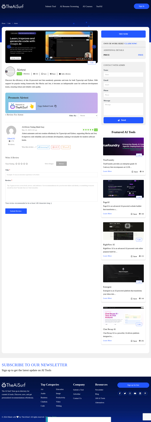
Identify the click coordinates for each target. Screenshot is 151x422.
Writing (59, 406)
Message (107, 101)
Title (7, 170)
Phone (106, 90)
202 (142, 341)
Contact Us (77, 398)
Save (44, 74)
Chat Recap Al (109, 329)
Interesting (44, 147)
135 (142, 256)
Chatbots (44, 402)
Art (42, 389)
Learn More (107, 171)
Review (8, 180)
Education (60, 389)
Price (107, 55)
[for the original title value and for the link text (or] (120, 393)
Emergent (107, 287)
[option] (51, 46)
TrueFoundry (108, 160)
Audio (43, 393)
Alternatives (99, 403)
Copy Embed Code (45, 106)
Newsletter (99, 390)
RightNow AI (109, 244)
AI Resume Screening (69, 6)
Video (58, 402)
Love (67, 147)
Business (44, 398)
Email (106, 80)
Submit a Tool (78, 390)
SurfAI (99, 6)
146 (142, 214)
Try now (123, 34)
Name (106, 70)
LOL (57, 147)
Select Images (49, 164)
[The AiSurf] (22, 106)
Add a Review (66, 74)
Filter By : (73, 116)
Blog (97, 394)
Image (58, 393)
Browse (61, 164)
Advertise (76, 394)
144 (142, 298)
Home (3, 23)
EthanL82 (11, 138)
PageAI (106, 202)
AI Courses (87, 6)
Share (53, 74)
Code (9, 23)
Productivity (60, 398)
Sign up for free (133, 385)
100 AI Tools (100, 398)
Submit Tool (50, 6)
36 (143, 171)
